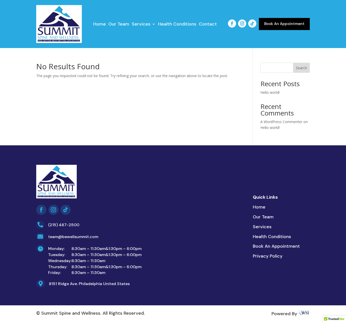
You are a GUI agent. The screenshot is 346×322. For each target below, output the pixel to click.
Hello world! (270, 92)
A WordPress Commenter (281, 121)
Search (301, 67)
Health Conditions (177, 24)
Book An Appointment (284, 23)
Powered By (285, 314)
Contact (208, 24)
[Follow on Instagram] (242, 23)
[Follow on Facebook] (232, 23)
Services (141, 24)
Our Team (118, 24)
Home (99, 24)
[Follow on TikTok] (252, 23)
